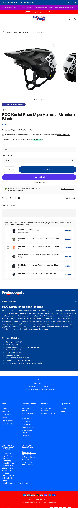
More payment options (39, 182)
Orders (63, 408)
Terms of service (43, 502)
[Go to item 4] (42, 99)
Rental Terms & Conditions (27, 431)
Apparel (9, 32)
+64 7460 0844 (44, 386)
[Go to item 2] (37, 99)
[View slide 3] (40, 394)
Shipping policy (53, 502)
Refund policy (25, 502)
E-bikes (5, 408)
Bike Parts (5, 411)
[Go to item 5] (44, 99)
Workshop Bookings (48, 413)
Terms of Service (27, 427)
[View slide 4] (43, 394)
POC (4, 110)
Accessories (6, 414)
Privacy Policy (26, 424)
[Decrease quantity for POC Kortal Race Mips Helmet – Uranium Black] (4, 170)
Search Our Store (8, 424)
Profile (63, 411)
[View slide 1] (35, 394)
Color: (7, 155)
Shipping (14, 130)
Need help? (72, 198)
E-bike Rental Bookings (46, 409)
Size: (6, 145)
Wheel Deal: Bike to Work (28, 414)
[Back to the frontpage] (3, 32)
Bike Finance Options (26, 409)
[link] (9, 460)
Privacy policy (34, 502)
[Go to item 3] (39, 99)
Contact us (25, 436)
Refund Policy (26, 421)
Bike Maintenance (8, 421)
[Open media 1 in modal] (54, 45)
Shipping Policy (27, 418)
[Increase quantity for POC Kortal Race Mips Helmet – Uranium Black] (14, 170)
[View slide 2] (38, 394)
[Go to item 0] (34, 99)
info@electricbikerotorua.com (44, 389)
